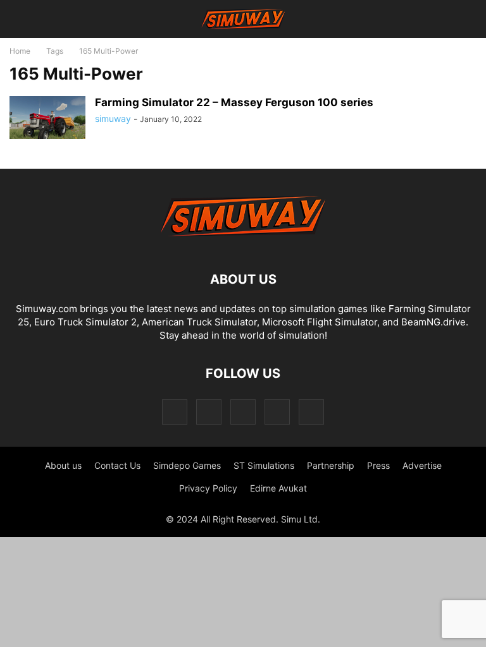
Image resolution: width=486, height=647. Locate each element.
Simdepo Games (187, 465)
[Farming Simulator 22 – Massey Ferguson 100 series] (47, 117)
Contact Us (117, 465)
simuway (113, 118)
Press (378, 465)
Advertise (422, 465)
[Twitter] (277, 412)
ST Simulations (264, 465)
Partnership (330, 465)
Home (19, 51)
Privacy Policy (208, 488)
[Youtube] (311, 412)
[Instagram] (208, 412)
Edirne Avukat (278, 488)
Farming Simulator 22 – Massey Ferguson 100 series (234, 102)
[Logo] (243, 241)
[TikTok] (243, 412)
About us (63, 465)
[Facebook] (174, 412)
